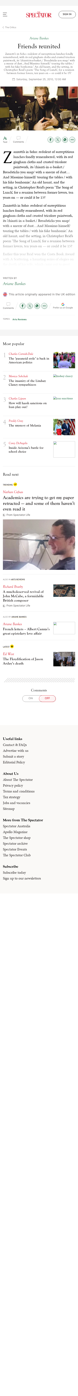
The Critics (10, 27)
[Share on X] (58, 140)
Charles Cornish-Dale (21, 354)
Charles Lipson (17, 398)
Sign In (67, 14)
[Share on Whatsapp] (65, 140)
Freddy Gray (16, 421)
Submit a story (13, 756)
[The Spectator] (39, 14)
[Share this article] (72, 140)
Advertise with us (15, 750)
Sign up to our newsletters (22, 878)
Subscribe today (14, 872)
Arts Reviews (20, 319)
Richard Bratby (13, 587)
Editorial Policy (14, 762)
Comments (18, 141)
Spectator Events (15, 849)
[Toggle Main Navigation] (10, 14)
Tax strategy (11, 797)
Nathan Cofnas (13, 492)
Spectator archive (15, 843)
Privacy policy (13, 785)
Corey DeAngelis (18, 443)
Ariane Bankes (14, 283)
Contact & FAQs (15, 745)
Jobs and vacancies (16, 803)
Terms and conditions (18, 791)
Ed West (8, 654)
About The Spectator (18, 779)
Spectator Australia (16, 826)
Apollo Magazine (15, 832)
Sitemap (9, 808)
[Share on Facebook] (50, 140)
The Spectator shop (16, 837)
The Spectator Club (17, 855)
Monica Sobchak (18, 376)
